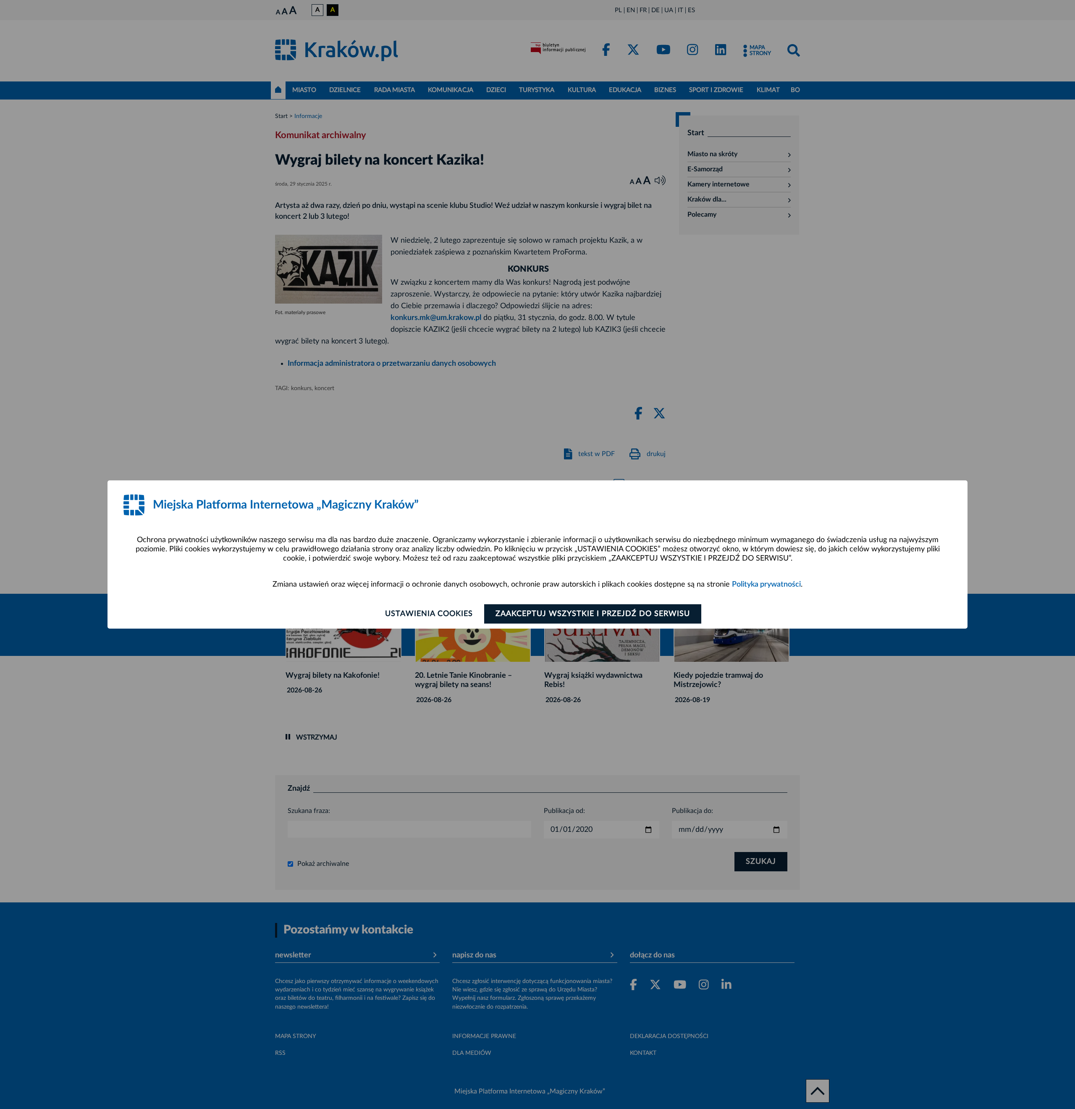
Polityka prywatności (766, 584)
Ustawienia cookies (429, 614)
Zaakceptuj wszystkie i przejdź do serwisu (593, 614)
